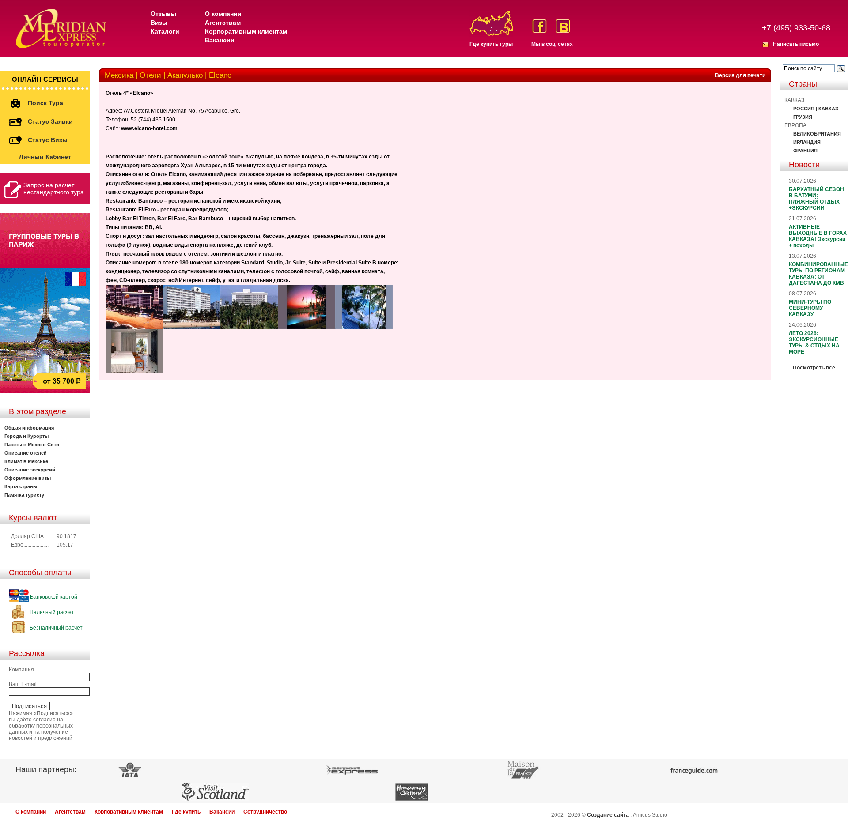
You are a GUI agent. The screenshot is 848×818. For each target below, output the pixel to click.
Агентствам (223, 22)
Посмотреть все (814, 368)
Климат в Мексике (26, 461)
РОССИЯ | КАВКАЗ (815, 108)
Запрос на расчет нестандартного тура (53, 188)
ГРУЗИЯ (802, 117)
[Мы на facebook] (539, 26)
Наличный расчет (51, 612)
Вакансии (220, 40)
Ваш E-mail (23, 684)
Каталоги (165, 31)
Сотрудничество (265, 812)
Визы (159, 22)
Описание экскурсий (29, 469)
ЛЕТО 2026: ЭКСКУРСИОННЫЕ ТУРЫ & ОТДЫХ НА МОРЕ (814, 342)
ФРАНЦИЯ (805, 150)
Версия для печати (740, 75)
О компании (223, 13)
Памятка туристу (24, 495)
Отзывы (163, 13)
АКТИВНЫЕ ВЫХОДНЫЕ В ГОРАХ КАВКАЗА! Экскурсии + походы (818, 236)
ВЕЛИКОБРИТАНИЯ (817, 133)
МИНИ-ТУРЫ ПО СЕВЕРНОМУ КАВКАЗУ (810, 308)
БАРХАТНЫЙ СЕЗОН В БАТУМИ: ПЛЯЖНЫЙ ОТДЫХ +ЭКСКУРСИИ (816, 198)
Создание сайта (608, 815)
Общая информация (29, 427)
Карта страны (20, 486)
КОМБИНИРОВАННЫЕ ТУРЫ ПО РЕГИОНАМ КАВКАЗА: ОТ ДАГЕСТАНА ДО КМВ (818, 273)
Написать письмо (796, 44)
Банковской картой (53, 597)
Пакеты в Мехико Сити (31, 444)
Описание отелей (25, 453)
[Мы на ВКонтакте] (563, 26)
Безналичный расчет (55, 628)
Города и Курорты (26, 436)
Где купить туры (491, 44)
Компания (21, 670)
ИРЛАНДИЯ (807, 142)
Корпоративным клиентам (246, 31)
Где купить (186, 812)
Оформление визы (27, 478)
